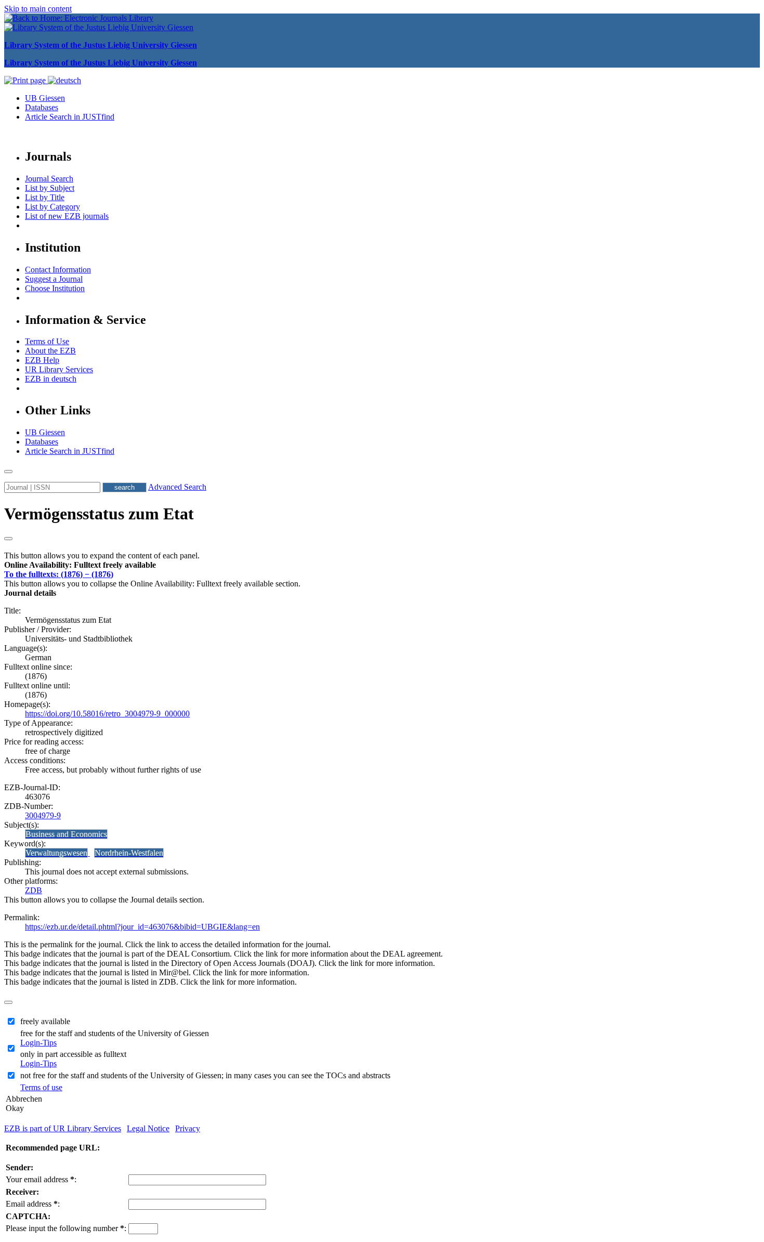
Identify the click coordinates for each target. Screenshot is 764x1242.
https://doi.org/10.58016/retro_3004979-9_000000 (107, 713)
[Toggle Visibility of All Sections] (8, 538)
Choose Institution (55, 288)
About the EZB (50, 350)
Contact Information (58, 269)
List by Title (44, 197)
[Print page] (26, 80)
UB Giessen (45, 98)
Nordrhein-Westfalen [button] (129, 852)
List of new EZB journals (67, 216)
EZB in (50, 378)
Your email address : (41, 1179)
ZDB (33, 890)
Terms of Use (47, 341)
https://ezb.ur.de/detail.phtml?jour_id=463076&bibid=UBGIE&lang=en (142, 926)
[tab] (382, 565)
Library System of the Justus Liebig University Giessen (100, 45)
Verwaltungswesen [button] (56, 852)
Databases (41, 107)
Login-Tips (38, 1042)
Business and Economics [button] (66, 834)
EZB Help (42, 360)
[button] (80, 564)
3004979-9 (43, 815)
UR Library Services (59, 369)
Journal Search (49, 178)
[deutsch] (64, 80)
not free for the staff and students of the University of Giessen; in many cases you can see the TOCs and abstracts (205, 1075)
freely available (45, 1021)
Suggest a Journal (54, 278)
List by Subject (49, 188)
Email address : (33, 1203)
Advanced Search (177, 486)
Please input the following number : (66, 1228)
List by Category (52, 206)
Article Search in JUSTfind (69, 116)
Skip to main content (38, 8)
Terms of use (41, 1087)
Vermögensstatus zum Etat (99, 513)
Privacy (187, 1128)
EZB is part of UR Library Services (62, 1128)
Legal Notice (148, 1128)
